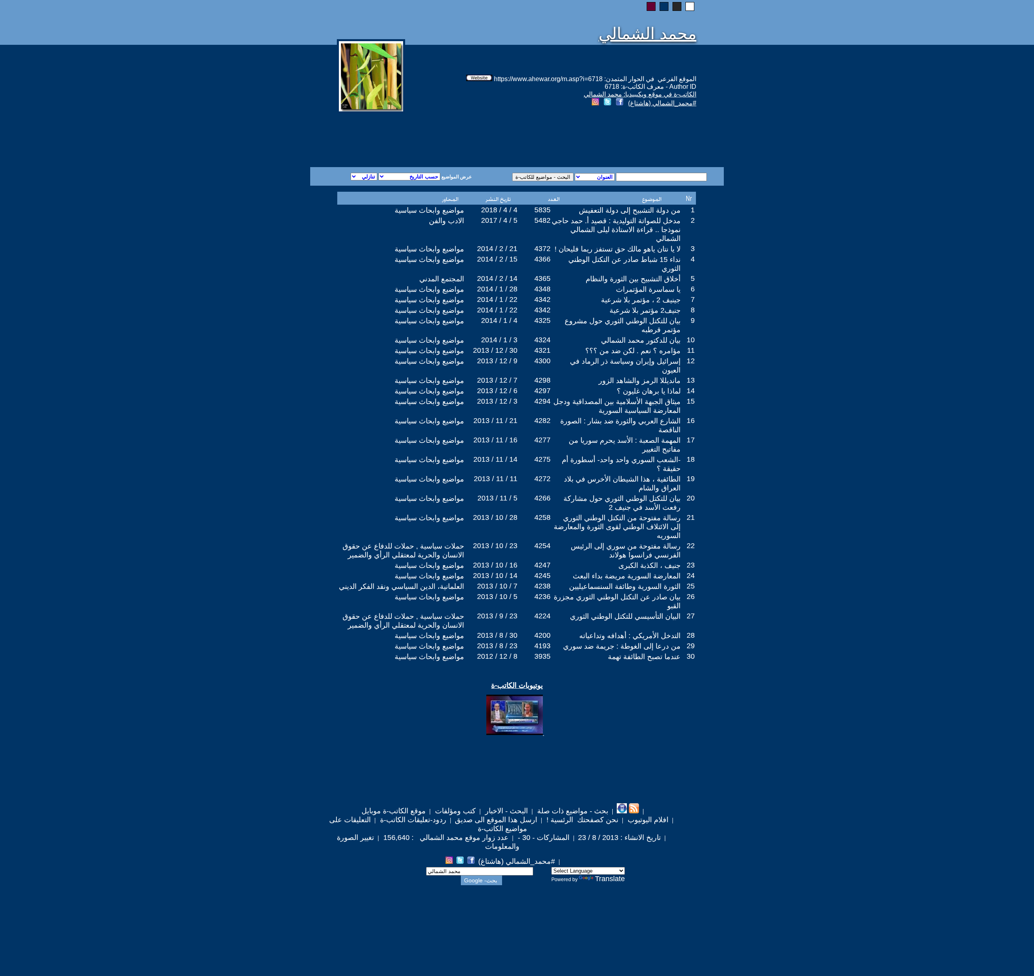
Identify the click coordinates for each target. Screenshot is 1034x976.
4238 (542, 586)
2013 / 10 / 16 (495, 565)
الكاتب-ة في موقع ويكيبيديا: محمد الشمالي (640, 94)
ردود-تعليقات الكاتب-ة (412, 820)
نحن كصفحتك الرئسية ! (581, 820)
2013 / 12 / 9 (497, 361)
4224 (542, 616)
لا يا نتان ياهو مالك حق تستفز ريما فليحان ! (618, 249)
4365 (542, 278)
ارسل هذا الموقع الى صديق (496, 820)
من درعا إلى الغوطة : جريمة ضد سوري (622, 646)
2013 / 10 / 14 (495, 576)
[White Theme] (689, 6)
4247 (542, 565)
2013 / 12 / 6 (497, 391)
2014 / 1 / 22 (497, 299)
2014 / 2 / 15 (497, 259)
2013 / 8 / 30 (497, 635)
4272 (542, 479)
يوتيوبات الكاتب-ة (517, 685)
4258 (542, 517)
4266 (542, 498)
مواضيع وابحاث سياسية (429, 210)
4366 (542, 259)
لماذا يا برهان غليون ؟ (649, 391)
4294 (542, 401)
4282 (542, 421)
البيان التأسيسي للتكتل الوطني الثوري (625, 616)
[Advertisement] (419, 138)
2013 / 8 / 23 (497, 646)
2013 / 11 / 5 (497, 498)
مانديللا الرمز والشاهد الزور (640, 381)
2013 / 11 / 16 (495, 440)
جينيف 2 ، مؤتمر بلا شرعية (641, 300)
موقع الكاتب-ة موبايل (393, 811)
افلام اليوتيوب (647, 820)
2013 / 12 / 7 (497, 380)
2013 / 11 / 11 (495, 479)
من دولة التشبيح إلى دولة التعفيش (630, 210)
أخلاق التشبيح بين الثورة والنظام (633, 279)
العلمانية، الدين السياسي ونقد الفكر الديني (401, 586)
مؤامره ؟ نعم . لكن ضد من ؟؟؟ (633, 351)
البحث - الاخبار (505, 811)
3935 (542, 656)
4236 (542, 597)
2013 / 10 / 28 (495, 517)
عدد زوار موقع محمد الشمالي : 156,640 (445, 838)
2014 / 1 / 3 (499, 340)
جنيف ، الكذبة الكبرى (649, 565)
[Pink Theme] (651, 6)
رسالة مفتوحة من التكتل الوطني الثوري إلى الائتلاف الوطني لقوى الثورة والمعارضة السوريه (617, 527)
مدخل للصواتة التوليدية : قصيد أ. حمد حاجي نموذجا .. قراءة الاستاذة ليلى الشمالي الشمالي (616, 230)
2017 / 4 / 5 (499, 220)
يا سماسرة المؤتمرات (648, 289)
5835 (542, 210)
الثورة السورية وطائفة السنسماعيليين (625, 586)
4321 (542, 350)
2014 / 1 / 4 (499, 320)
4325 (542, 320)
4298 (542, 380)
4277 (542, 440)
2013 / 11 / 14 (495, 459)
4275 (542, 459)
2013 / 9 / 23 (497, 616)
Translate (610, 879)
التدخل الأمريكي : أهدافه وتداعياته (630, 636)
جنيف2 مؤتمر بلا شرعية (645, 310)
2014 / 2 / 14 (497, 278)
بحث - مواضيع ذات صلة (571, 811)
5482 (542, 220)
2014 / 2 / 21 (497, 249)
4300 (542, 361)
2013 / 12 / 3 (497, 401)
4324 (542, 340)
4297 (542, 391)
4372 (542, 249)
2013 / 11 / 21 (495, 421)
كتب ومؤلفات (454, 811)
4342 (542, 299)
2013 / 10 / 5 (497, 597)
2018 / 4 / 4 (499, 210)
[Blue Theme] (664, 6)
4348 (542, 289)
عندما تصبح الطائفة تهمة (644, 657)
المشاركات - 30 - (543, 838)
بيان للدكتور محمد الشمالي (641, 340)
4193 (542, 646)
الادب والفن (446, 221)
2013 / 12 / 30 (495, 350)
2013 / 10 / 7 (497, 586)
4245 (542, 576)
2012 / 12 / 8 (497, 656)
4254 (542, 546)
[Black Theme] (677, 6)
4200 (542, 635)
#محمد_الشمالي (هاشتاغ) (662, 103)
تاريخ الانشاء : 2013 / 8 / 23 (619, 838)
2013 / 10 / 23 (495, 546)
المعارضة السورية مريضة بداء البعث (627, 576)
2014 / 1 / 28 (497, 289)
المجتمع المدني (441, 279)
